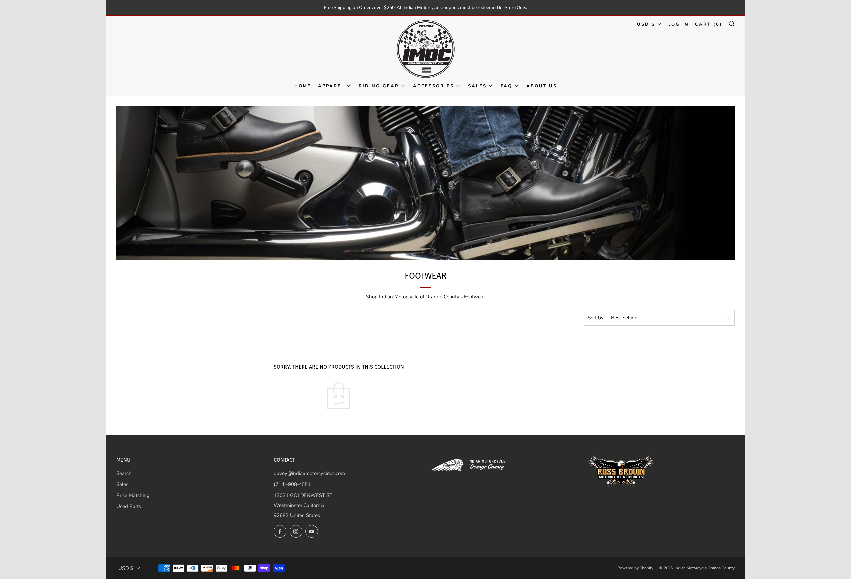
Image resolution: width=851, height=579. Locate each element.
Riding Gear (379, 86)
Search (124, 473)
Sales (477, 86)
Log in (678, 24)
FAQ (506, 86)
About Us (541, 86)
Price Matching (133, 495)
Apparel (331, 86)
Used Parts (128, 506)
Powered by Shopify (635, 568)
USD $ (646, 24)
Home (302, 86)
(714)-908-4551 (292, 484)
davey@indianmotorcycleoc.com (309, 473)
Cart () (708, 24)
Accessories (433, 86)
